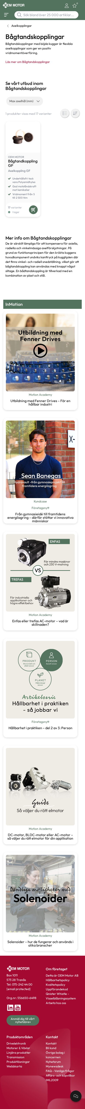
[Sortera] (75, 113)
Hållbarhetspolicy (58, 980)
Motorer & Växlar (18, 1048)
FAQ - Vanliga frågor (60, 1071)
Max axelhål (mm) (21, 101)
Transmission (15, 1057)
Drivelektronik (16, 1043)
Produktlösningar (18, 1062)
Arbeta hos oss (56, 1003)
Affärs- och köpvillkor (60, 1075)
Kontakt (51, 1043)
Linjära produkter (19, 1053)
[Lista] (64, 113)
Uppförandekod (57, 989)
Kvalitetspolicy (55, 985)
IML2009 (52, 1080)
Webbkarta (14, 1066)
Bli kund (51, 1048)
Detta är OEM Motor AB (62, 975)
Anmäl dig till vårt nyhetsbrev (23, 1020)
